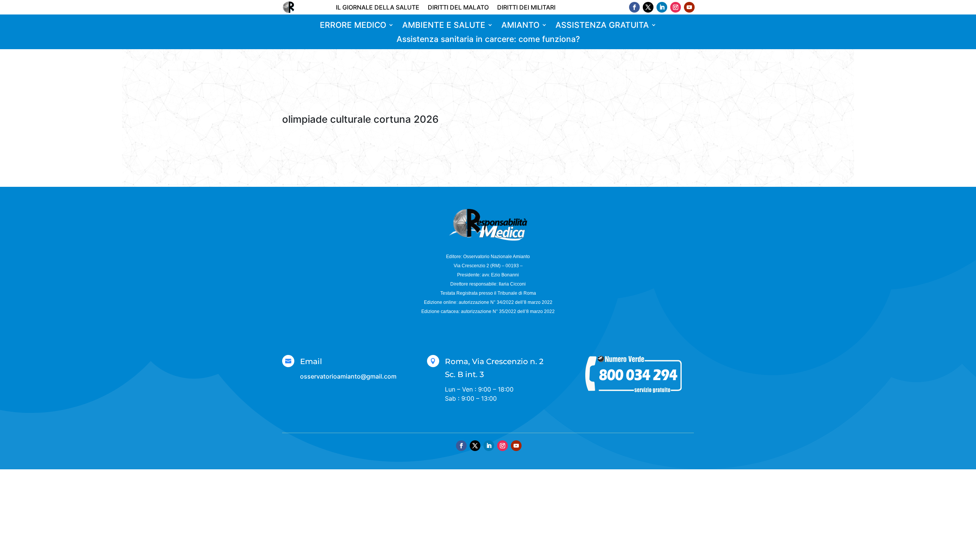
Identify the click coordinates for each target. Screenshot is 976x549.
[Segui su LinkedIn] (662, 7)
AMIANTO (520, 25)
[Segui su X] (648, 7)
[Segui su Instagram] (675, 7)
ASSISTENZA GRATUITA (602, 25)
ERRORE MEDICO (353, 25)
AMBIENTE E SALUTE (443, 25)
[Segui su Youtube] (689, 7)
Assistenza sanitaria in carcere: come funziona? (488, 39)
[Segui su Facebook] (634, 7)
